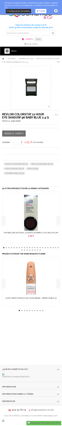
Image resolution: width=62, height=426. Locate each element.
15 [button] (40, 247)
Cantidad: (6, 142)
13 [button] (34, 247)
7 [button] (19, 247)
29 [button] (37, 250)
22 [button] (58, 247)
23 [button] (21, 250)
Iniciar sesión (31, 44)
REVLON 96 (33, 169)
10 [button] (27, 247)
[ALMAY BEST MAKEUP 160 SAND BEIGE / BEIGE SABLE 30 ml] (31, 278)
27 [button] (32, 250)
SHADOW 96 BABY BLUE (16, 164)
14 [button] (37, 247)
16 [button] (42, 247)
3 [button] (9, 247)
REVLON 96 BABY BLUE (42, 164)
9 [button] (24, 247)
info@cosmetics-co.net (42, 410)
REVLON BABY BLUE (14, 169)
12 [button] (32, 247)
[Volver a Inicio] (3, 58)
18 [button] (47, 247)
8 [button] (21, 247)
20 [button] (53, 247)
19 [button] (50, 247)
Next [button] (58, 221)
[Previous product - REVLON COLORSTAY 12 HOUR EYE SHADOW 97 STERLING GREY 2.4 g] (57, 62)
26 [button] (29, 250)
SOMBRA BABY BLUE (14, 173)
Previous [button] (3, 221)
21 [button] (55, 247)
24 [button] (24, 250)
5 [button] (14, 247)
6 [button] (16, 247)
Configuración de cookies (19, 11)
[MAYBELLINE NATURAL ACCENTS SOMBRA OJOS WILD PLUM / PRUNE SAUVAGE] (31, 213)
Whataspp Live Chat (50, 423)
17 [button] (45, 247)
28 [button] (34, 250)
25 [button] (27, 250)
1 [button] (3, 247)
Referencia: (6, 121)
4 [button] (11, 247)
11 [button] (29, 247)
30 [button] (40, 250)
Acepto (41, 11)
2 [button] (6, 247)
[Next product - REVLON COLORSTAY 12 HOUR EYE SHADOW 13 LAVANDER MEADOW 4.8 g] (59, 62)
